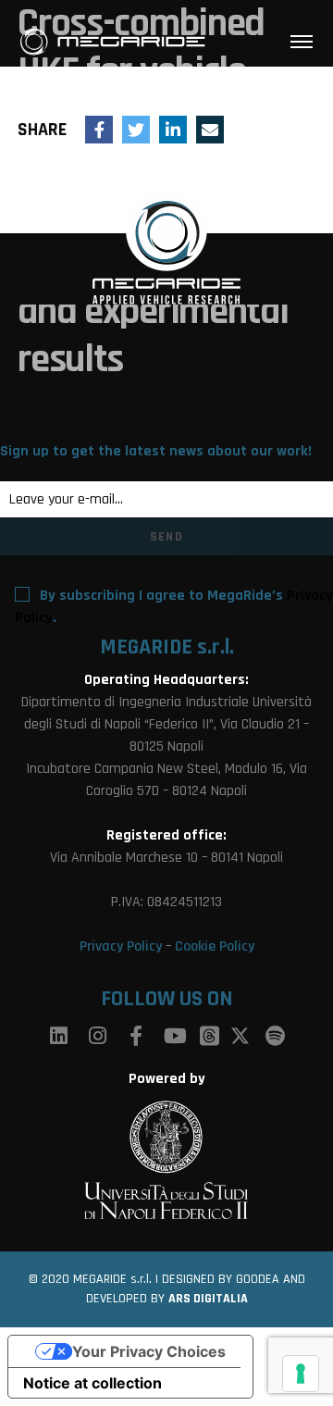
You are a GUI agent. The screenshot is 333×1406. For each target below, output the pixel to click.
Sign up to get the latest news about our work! (156, 451)
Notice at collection (92, 1383)
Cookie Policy (214, 946)
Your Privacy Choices (149, 1351)
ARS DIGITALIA (208, 1298)
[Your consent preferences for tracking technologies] (300, 1373)
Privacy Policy (121, 946)
